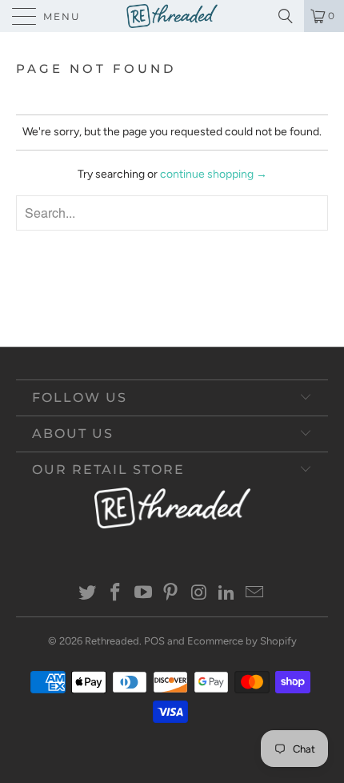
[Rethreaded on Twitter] (88, 593)
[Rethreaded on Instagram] (199, 593)
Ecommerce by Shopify (242, 641)
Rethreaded (112, 641)
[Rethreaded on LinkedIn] (227, 593)
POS (154, 641)
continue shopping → (213, 174)
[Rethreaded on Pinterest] (171, 593)
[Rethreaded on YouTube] (143, 593)
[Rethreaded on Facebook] (116, 593)
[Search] (289, 16)
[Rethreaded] (172, 16)
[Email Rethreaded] (254, 593)
